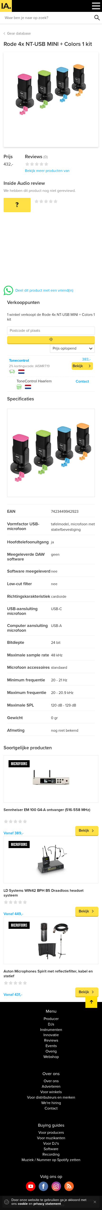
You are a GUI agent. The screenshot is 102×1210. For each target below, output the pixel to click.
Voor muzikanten (51, 1138)
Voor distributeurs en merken (51, 1097)
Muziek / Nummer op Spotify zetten (51, 1160)
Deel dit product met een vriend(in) (44, 290)
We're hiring (51, 1103)
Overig (51, 1051)
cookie (23, 1204)
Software (51, 1149)
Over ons (51, 1081)
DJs (51, 1024)
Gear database (19, 33)
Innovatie (51, 1035)
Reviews (51, 1040)
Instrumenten (51, 1029)
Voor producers (51, 1132)
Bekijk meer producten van (47, 170)
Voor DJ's (51, 1143)
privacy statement (47, 1204)
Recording (51, 1154)
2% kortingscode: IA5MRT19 (29, 366)
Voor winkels (51, 1092)
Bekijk (78, 366)
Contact (82, 381)
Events (51, 1046)
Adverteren (51, 1086)
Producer (51, 1018)
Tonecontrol (19, 360)
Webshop (51, 1056)
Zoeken (97, 18)
